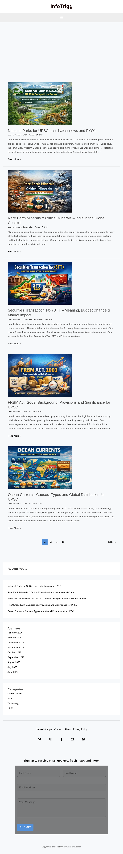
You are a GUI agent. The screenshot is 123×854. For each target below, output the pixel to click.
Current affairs (28, 227)
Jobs (10, 698)
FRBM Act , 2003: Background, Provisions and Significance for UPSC (42, 605)
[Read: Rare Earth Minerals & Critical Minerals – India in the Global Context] (40, 191)
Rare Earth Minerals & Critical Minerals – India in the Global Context (42, 592)
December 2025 (16, 642)
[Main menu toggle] (61, 18)
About (68, 729)
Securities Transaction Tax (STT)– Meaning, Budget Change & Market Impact (47, 598)
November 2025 (16, 647)
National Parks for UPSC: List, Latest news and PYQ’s (52, 131)
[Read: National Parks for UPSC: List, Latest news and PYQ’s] (40, 103)
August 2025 (14, 662)
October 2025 (14, 652)
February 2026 (15, 633)
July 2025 (12, 667)
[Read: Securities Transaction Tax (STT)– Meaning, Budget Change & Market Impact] (40, 283)
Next (112, 542)
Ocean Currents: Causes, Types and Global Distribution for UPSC (41, 611)
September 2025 (16, 657)
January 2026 (14, 638)
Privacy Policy (80, 729)
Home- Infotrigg (44, 729)
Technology (13, 703)
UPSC (25, 135)
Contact (58, 729)
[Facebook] (61, 739)
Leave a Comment (14, 135)
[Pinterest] (83, 739)
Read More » (14, 159)
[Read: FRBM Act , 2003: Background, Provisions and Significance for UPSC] (40, 375)
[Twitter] (39, 739)
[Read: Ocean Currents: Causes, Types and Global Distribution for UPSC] (40, 467)
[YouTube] (72, 739)
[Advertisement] (61, 46)
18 (63, 542)
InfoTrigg (61, 6)
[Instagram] (50, 739)
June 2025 (13, 672)
